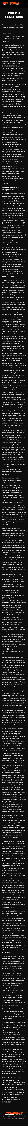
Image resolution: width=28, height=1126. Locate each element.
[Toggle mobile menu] (25, 4)
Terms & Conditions (15, 1118)
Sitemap (22, 1118)
